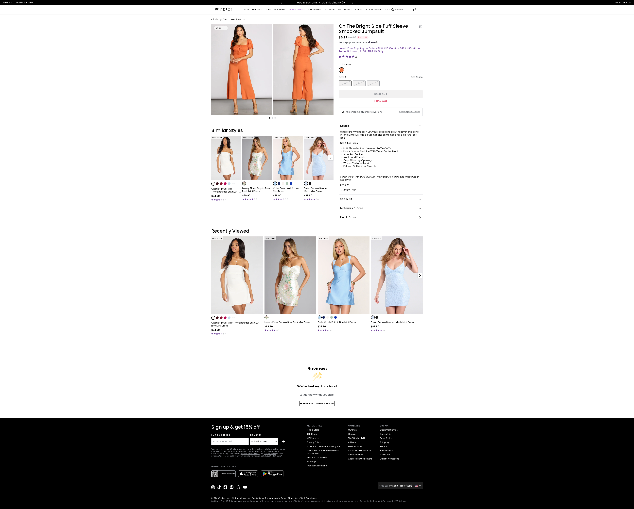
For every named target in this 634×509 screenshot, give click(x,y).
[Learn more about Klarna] (376, 42)
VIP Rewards (313, 438)
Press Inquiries (355, 446)
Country (256, 435)
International (386, 450)
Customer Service (389, 429)
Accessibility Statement (360, 458)
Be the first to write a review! (317, 403)
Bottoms (230, 19)
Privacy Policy (270, 453)
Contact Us (385, 434)
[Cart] (414, 9)
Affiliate (352, 442)
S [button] (345, 83)
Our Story (352, 429)
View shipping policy (409, 111)
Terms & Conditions (317, 457)
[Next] (352, 2)
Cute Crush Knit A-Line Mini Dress (286, 190)
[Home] (224, 9)
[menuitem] (246, 10)
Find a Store (313, 429)
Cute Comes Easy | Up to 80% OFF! (334, 2)
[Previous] (281, 2)
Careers (352, 434)
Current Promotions (389, 458)
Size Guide (417, 77)
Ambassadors (355, 454)
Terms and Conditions (250, 453)
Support (7, 2)
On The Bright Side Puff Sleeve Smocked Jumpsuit (373, 29)
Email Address (220, 435)
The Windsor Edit (356, 438)
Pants (241, 19)
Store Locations (24, 2)
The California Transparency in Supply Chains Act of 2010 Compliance (284, 498)
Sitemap (311, 461)
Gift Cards (312, 434)
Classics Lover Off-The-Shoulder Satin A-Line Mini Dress (224, 190)
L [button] (373, 83)
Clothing (216, 19)
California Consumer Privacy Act (323, 446)
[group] (241, 69)
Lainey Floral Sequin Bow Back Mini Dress (256, 190)
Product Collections (317, 465)
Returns (383, 446)
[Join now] (283, 441)
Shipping (384, 442)
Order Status (386, 438)
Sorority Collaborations (359, 450)
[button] (213, 183)
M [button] (359, 83)
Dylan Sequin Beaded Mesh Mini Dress (316, 190)
